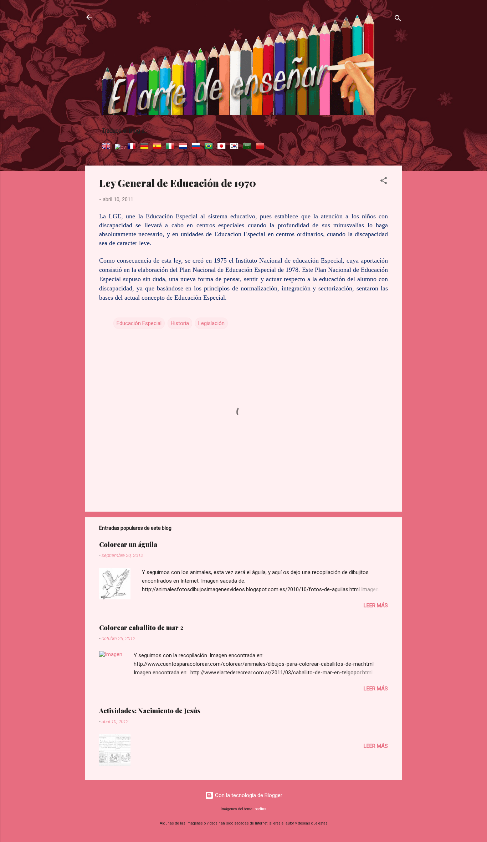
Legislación (211, 323)
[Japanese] (223, 147)
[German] (146, 147)
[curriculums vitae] (120, 147)
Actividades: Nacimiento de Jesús (149, 710)
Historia (180, 323)
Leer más (376, 605)
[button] (383, 181)
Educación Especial (139, 323)
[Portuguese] (210, 147)
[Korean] (235, 147)
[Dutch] (184, 147)
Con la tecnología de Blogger (248, 795)
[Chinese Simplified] (261, 147)
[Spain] (158, 147)
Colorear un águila (128, 544)
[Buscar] (398, 19)
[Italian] (171, 147)
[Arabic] (248, 147)
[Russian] (197, 147)
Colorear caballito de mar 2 (141, 627)
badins (260, 809)
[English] (107, 147)
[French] (133, 147)
